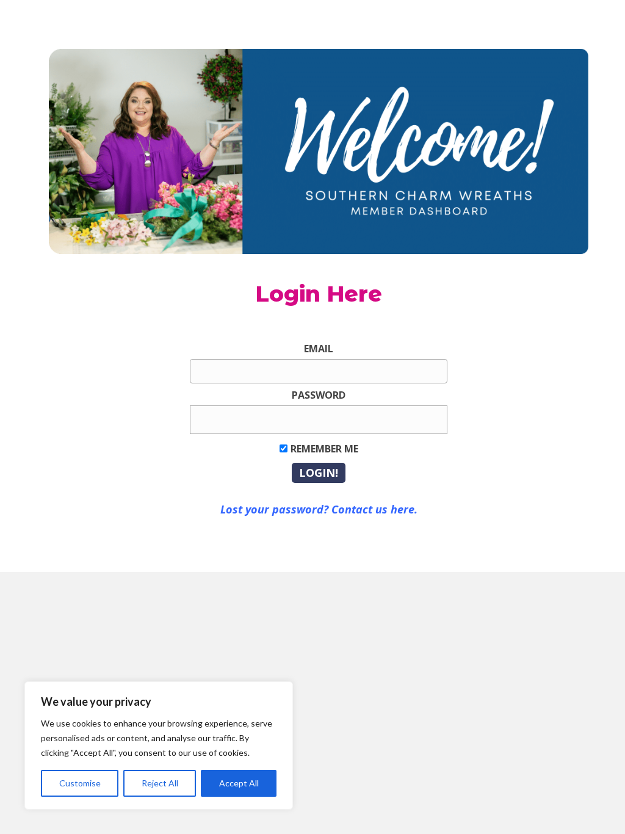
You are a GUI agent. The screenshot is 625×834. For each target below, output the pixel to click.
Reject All (160, 783)
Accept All (239, 783)
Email (318, 348)
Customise (80, 783)
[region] (158, 745)
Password (318, 395)
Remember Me (324, 448)
